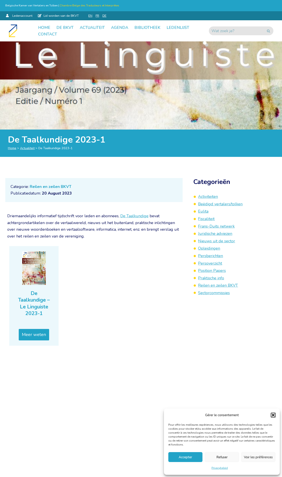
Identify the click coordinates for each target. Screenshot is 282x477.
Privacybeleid (220, 468)
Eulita (203, 211)
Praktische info (211, 277)
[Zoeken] (268, 30)
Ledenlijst (178, 27)
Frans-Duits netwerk (216, 226)
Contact (47, 34)
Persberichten (210, 255)
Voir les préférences (258, 457)
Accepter (185, 457)
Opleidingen (209, 248)
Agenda (119, 27)
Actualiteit (92, 27)
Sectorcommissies (214, 292)
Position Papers (212, 270)
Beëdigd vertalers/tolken (220, 203)
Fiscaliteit (206, 218)
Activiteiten (208, 196)
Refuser (222, 457)
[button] (273, 415)
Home (44, 27)
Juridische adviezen (215, 233)
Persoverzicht (210, 263)
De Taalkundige (134, 216)
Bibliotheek (147, 27)
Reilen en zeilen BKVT (50, 186)
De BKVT (65, 27)
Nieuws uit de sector (216, 240)
